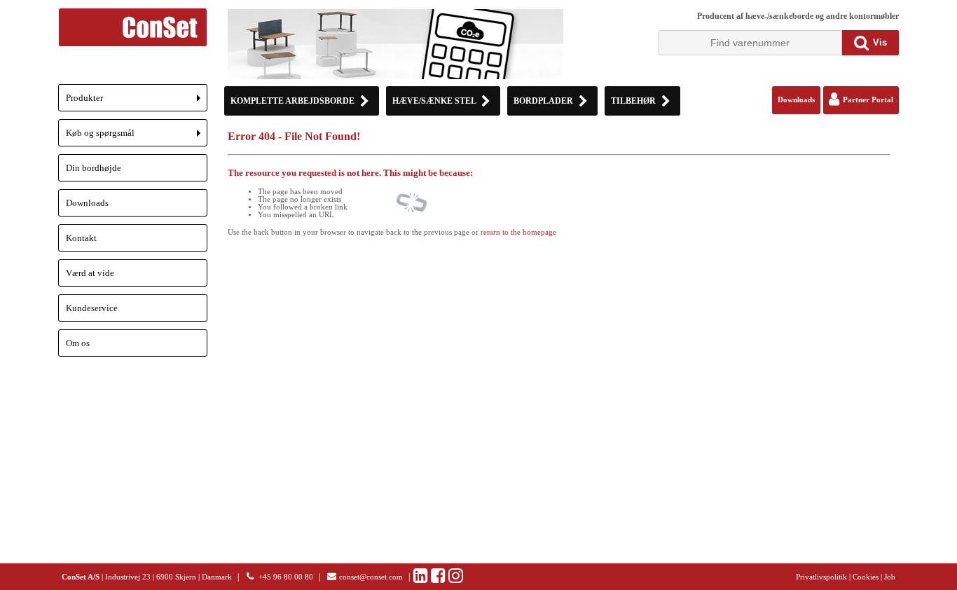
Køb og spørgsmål (136, 137)
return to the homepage (518, 232)
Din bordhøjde (93, 168)
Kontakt (81, 238)
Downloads (87, 203)
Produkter (136, 101)
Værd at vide (90, 273)
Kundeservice (92, 308)
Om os (78, 343)
